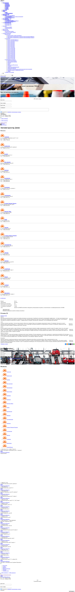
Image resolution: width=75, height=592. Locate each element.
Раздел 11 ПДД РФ (11, 49)
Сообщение (2, 107)
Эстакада (9, 65)
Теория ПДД (7, 38)
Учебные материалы (7, 22)
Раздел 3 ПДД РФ (11, 42)
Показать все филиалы (4, 452)
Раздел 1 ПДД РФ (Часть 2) (13, 40)
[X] (70, 344)
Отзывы (6, 7)
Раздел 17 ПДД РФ (11, 54)
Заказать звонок (3, 122)
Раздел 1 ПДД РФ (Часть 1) (13, 39)
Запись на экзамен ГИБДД (10, 21)
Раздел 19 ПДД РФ (11, 56)
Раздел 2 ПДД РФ (11, 41)
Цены (4, 11)
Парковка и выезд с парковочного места (16, 70)
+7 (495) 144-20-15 (4, 120)
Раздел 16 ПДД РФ (11, 53)
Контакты (7, 3)
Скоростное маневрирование (13, 67)
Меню (3, 0)
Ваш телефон (3, 103)
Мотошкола (7, 5)
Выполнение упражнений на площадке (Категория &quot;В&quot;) (21, 36)
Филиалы (5, 15)
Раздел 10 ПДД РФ (11, 48)
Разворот (9, 62)
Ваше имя (2, 99)
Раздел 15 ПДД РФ (11, 52)
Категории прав (6, 14)
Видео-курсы (7, 34)
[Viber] (72, 344)
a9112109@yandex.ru (6, 576)
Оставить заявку (3, 83)
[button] (2, 76)
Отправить (4, 114)
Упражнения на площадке (10, 59)
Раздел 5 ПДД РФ (11, 44)
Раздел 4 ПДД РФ (11, 43)
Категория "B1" (8, 23)
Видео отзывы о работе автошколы (15, 35)
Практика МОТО (8, 17)
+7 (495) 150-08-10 (4, 118)
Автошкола (7, 4)
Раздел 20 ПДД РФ (11, 57)
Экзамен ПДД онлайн (9, 72)
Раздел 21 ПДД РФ (11, 58)
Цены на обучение (6, 568)
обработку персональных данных (14, 112)
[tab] (7, 371)
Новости (7, 8)
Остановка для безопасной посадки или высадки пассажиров (20, 69)
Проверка (2, 113)
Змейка (9, 71)
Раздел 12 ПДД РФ (11, 50)
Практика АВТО (8, 16)
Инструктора (5, 18)
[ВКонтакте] (65, 344)
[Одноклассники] (67, 344)
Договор (7, 6)
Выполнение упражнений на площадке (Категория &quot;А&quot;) (21, 37)
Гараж (9, 63)
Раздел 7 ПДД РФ (11, 47)
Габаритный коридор (12, 68)
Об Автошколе (6, 2)
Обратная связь (6, 19)
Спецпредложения (9, 13)
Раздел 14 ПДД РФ (11, 51)
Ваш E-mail (2, 105)
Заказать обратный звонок (5, 574)
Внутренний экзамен (9, 20)
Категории (5, 565)
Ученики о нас (6, 570)
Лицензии (5, 10)
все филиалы (3, 298)
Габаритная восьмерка (12, 60)
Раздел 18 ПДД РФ (11, 55)
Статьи (4, 566)
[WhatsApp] (74, 344)
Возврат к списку (4, 343)
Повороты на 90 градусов (13, 64)
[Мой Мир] (69, 344)
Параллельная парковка (12, 61)
